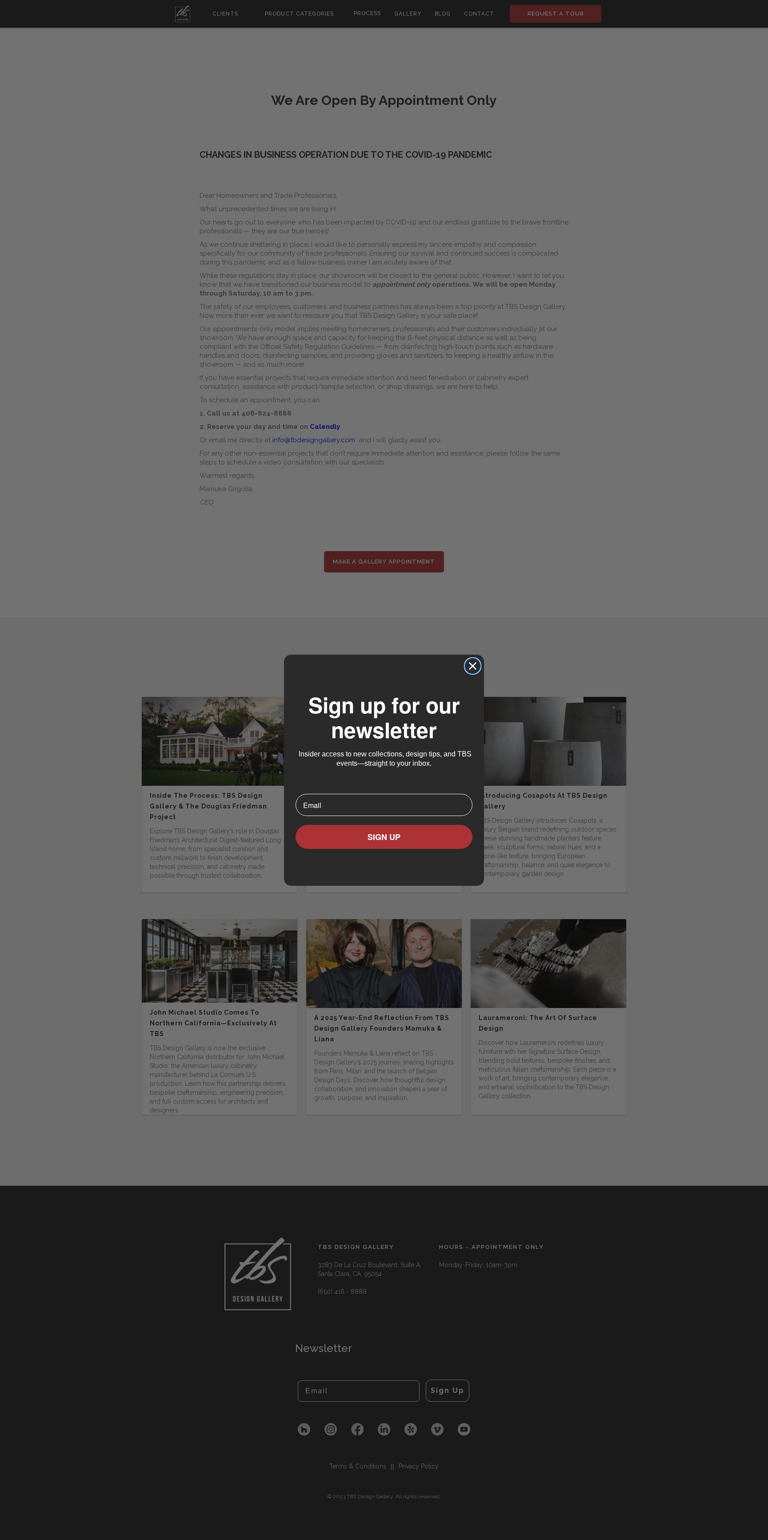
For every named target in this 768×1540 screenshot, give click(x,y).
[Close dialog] (472, 666)
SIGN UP (384, 837)
